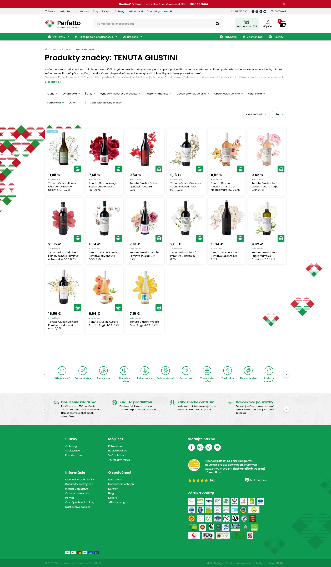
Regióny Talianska (157, 93)
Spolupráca (72, 450)
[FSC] (219, 527)
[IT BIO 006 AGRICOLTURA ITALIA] (208, 509)
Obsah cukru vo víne (227, 93)
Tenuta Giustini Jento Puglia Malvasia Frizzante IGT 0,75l (265, 256)
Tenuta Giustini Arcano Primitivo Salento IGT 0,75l (225, 256)
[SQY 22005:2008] (217, 501)
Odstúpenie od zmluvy (79, 502)
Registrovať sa (117, 450)
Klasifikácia (255, 93)
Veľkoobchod (136, 11)
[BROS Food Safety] (200, 501)
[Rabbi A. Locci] (234, 501)
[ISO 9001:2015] (260, 501)
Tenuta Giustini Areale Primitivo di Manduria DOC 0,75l (103, 256)
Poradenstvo (82, 11)
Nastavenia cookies (78, 507)
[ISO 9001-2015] (225, 527)
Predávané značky (61, 49)
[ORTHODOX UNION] (235, 518)
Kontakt (168, 11)
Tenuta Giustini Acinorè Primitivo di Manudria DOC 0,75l (63, 325)
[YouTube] (264, 11)
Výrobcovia (70, 93)
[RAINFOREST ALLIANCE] (243, 518)
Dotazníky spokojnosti (79, 484)
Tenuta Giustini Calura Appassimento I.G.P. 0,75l (144, 186)
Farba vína (54, 102)
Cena (50, 93)
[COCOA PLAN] (252, 518)
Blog (95, 11)
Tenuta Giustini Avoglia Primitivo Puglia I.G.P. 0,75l (144, 256)
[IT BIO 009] (254, 527)
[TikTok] (260, 11)
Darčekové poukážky (254, 402)
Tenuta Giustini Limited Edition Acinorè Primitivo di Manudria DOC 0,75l (63, 256)
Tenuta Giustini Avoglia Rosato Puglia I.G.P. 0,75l (104, 323)
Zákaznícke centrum (196, 402)
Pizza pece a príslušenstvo (96, 37)
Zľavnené (231, 37)
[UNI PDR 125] (194, 535)
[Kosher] (211, 527)
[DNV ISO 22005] (217, 509)
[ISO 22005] (191, 509)
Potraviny (59, 37)
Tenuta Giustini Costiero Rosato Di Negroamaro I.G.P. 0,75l (225, 186)
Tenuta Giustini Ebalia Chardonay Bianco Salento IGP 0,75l (62, 186)
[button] (77, 169)
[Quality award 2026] (250, 535)
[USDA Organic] (245, 527)
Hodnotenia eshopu (121, 484)
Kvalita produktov (135, 402)
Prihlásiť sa (115, 446)
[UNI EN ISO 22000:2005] (218, 518)
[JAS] (238, 535)
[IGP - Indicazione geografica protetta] (243, 509)
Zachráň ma (255, 37)
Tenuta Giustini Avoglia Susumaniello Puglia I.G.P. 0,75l (103, 186)
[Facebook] (253, 11)
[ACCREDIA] (200, 509)
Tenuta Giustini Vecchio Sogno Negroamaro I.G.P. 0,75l (185, 186)
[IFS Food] (208, 501)
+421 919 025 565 (238, 11)
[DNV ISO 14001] (226, 509)
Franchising (153, 11)
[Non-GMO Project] (235, 527)
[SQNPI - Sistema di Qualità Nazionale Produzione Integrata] (254, 509)
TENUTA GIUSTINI (84, 49)
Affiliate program (119, 502)
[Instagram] (256, 11)
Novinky (278, 37)
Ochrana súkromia (77, 493)
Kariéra (112, 498)
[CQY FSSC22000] (191, 501)
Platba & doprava (76, 488)
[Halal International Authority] (243, 501)
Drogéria (132, 37)
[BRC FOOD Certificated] (251, 501)
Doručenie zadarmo (78, 402)
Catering (119, 11)
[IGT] (200, 518)
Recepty (106, 11)
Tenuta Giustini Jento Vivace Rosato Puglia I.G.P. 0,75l (265, 186)
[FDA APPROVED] (208, 535)
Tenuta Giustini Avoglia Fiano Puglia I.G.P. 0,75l (144, 323)
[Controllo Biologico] (226, 501)
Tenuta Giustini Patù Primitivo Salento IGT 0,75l (183, 256)
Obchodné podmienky (79, 479)
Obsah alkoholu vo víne (191, 93)
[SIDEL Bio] (192, 527)
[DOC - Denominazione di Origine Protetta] (191, 518)
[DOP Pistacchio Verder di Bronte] (223, 535)
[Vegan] (208, 518)
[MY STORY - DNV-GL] (234, 509)
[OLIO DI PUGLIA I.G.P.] (202, 527)
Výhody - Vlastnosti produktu (119, 93)
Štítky (88, 93)
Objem (73, 102)
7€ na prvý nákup (119, 459)
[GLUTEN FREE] (226, 518)
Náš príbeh (65, 11)
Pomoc (52, 11)
